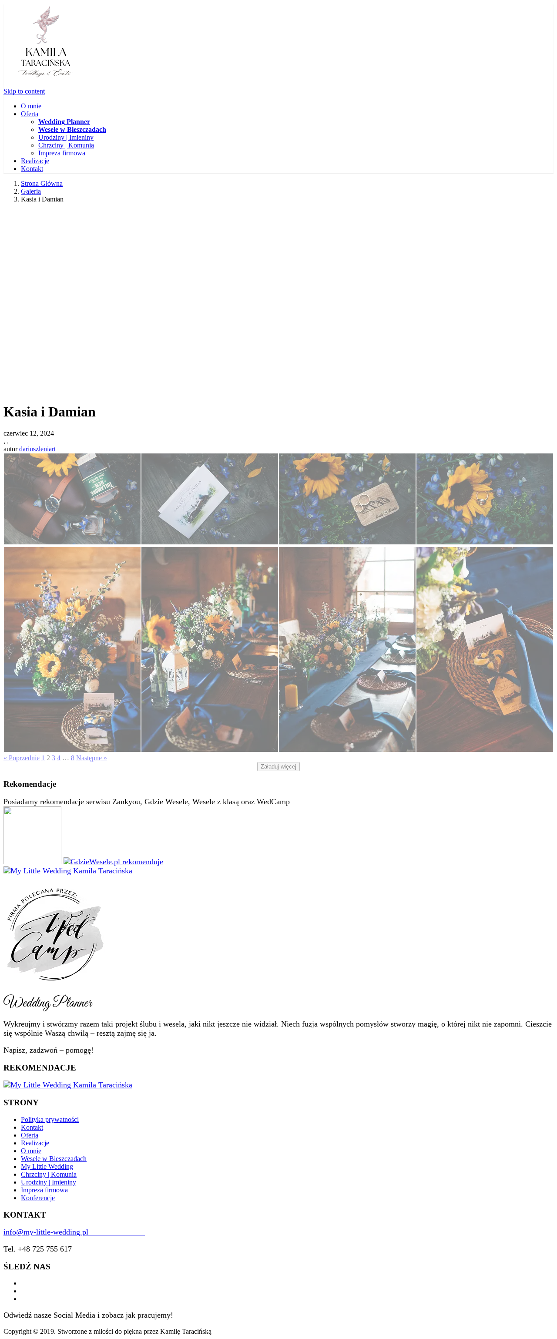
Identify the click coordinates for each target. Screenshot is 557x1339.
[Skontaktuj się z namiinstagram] (23, 1291)
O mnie (31, 106)
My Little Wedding (47, 1166)
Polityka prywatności (50, 1119)
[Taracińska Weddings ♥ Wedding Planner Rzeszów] (44, 83)
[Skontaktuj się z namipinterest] (23, 1298)
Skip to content (24, 91)
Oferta (29, 113)
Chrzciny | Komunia (66, 145)
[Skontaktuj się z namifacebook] (23, 1283)
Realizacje (35, 160)
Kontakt (32, 168)
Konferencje (38, 1197)
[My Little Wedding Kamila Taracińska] (67, 870)
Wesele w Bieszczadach (54, 1158)
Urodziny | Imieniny (66, 137)
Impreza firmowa (61, 153)
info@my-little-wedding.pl (74, 1232)
